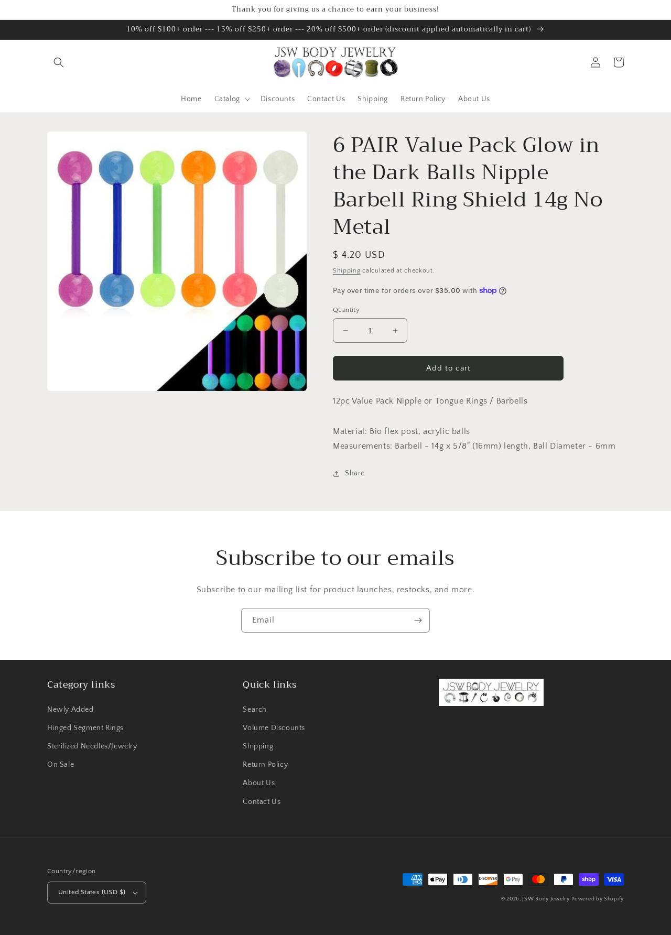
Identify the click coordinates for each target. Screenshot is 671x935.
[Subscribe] (417, 620)
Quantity (346, 309)
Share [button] (355, 473)
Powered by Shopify (597, 899)
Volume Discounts (274, 728)
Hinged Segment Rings (85, 728)
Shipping (347, 270)
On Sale (60, 764)
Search (255, 709)
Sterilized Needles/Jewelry (92, 746)
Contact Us (261, 802)
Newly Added (70, 709)
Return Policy (265, 764)
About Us (259, 783)
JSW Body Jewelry (545, 899)
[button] (58, 62)
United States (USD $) (91, 892)
